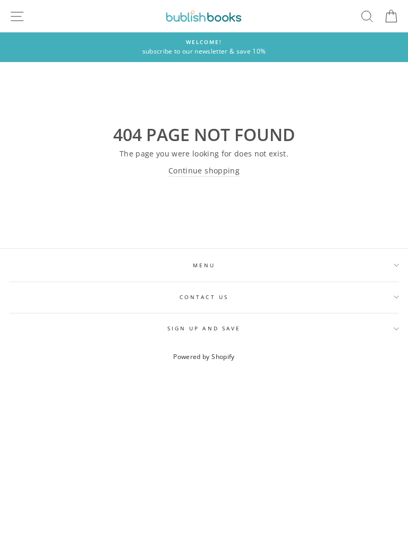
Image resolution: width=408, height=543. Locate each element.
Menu (204, 265)
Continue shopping (204, 170)
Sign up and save (204, 328)
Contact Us (204, 297)
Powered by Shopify (203, 356)
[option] (204, 47)
